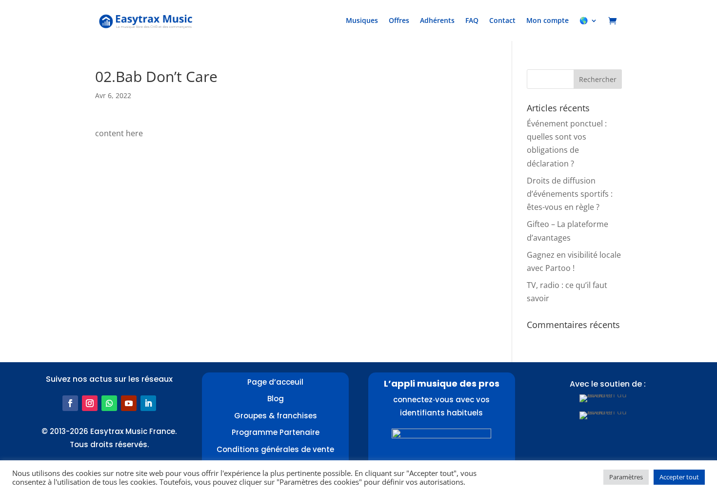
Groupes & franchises (275, 416)
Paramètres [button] (626, 477)
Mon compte (547, 20)
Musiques (362, 20)
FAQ (471, 20)
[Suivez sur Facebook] (70, 403)
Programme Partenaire (275, 432)
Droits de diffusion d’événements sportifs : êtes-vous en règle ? (570, 193)
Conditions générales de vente (275, 449)
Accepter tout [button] (679, 477)
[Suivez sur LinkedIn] (148, 403)
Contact (502, 20)
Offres (399, 20)
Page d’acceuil (275, 382)
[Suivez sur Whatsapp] (109, 403)
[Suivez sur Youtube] (129, 403)
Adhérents (437, 20)
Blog (275, 398)
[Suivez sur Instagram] (90, 403)
